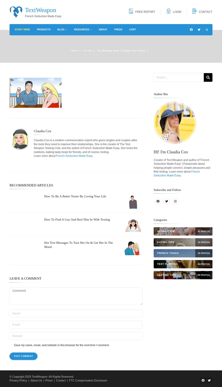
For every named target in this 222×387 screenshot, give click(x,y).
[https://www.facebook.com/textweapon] (158, 201)
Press (118, 29)
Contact (61, 380)
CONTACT (205, 11)
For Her (87, 50)
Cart (132, 29)
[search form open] (207, 30)
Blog (61, 29)
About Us (36, 380)
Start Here (22, 29)
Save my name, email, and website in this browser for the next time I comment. (61, 345)
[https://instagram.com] (175, 201)
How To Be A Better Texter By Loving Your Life (75, 196)
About (103, 29)
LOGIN (177, 11)
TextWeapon (40, 10)
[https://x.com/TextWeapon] (166, 201)
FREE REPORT (145, 11)
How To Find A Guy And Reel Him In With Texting (77, 219)
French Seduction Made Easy (74, 155)
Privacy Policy (18, 380)
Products (43, 29)
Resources (81, 29)
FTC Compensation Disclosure (88, 380)
